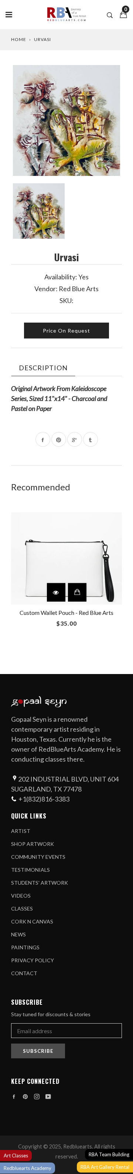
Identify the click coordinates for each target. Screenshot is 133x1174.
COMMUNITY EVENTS (38, 857)
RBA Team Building (109, 1154)
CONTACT (24, 973)
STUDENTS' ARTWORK (39, 882)
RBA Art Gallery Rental (105, 1167)
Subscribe (38, 1051)
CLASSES (22, 908)
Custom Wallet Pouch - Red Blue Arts (66, 612)
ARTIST (20, 831)
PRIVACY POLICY (32, 960)
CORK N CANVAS (32, 921)
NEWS (18, 934)
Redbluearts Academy (27, 1168)
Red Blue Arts (79, 289)
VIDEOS (21, 895)
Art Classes (16, 1155)
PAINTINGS (25, 947)
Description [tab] (43, 368)
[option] (66, 120)
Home (18, 39)
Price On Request (66, 330)
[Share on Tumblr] (90, 439)
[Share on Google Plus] (74, 439)
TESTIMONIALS (30, 870)
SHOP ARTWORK (32, 844)
